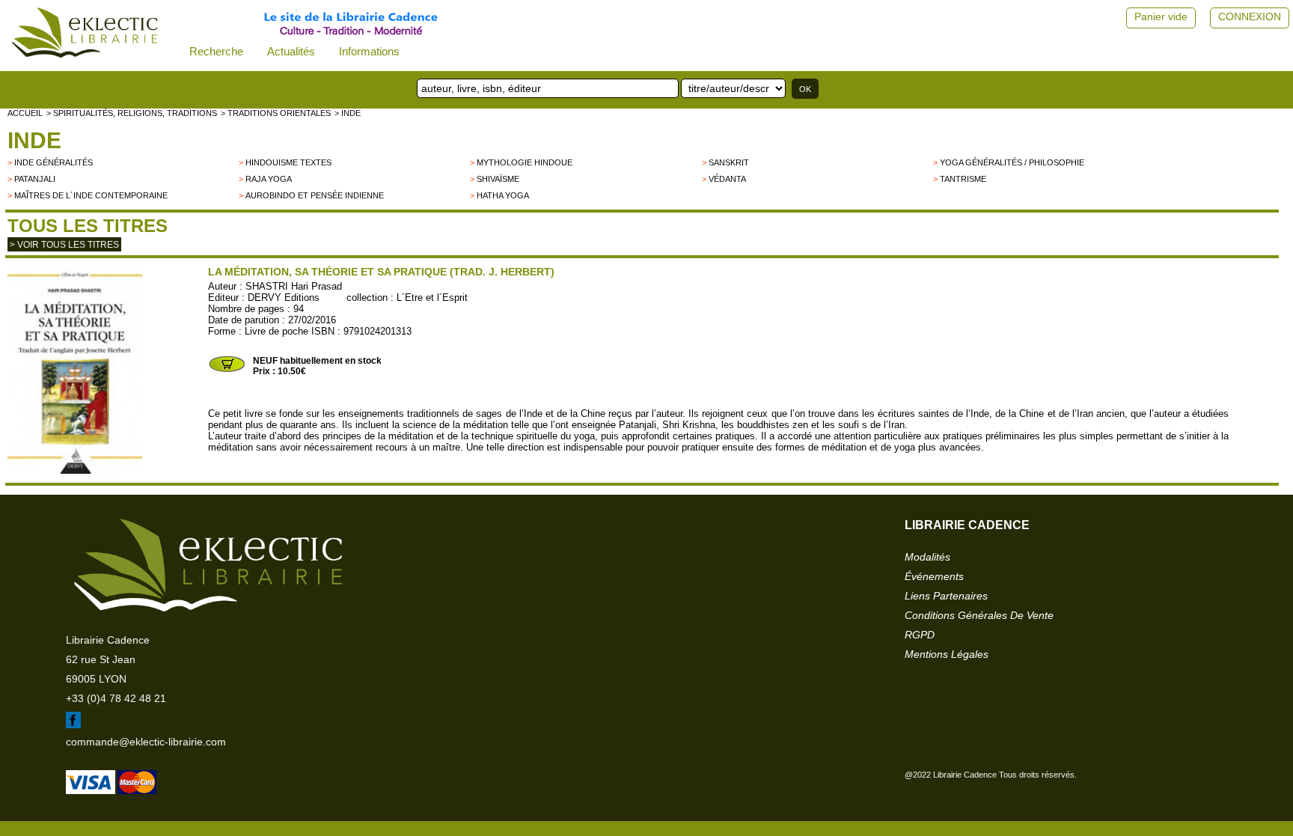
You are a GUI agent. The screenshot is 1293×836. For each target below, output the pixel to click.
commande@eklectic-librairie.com (146, 742)
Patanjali (34, 178)
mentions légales (946, 654)
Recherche (216, 51)
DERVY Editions (284, 297)
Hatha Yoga (503, 195)
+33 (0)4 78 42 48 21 (116, 698)
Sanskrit (729, 162)
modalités (927, 557)
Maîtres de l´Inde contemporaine (91, 195)
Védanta (727, 178)
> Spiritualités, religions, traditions (131, 113)
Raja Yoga (268, 178)
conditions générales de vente (979, 615)
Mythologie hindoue (524, 162)
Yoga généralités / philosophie (1012, 162)
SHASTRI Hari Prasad (293, 286)
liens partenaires (946, 596)
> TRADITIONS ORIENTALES (276, 113)
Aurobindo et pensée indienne (314, 195)
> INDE (347, 113)
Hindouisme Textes (288, 162)
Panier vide (1160, 16)
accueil (25, 113)
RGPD (920, 635)
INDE (34, 140)
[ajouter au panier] (226, 370)
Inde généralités (53, 162)
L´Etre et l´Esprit (432, 297)
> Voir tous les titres (64, 244)
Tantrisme (963, 178)
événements (934, 576)
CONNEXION (1249, 16)
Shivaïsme (498, 178)
